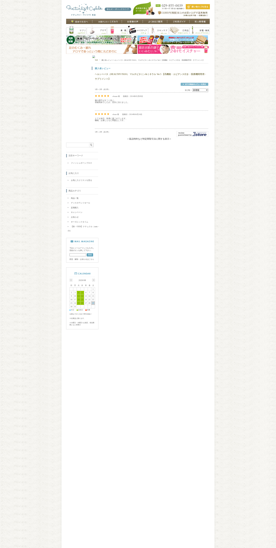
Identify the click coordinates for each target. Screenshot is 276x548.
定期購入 (75, 208)
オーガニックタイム (79, 222)
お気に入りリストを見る (81, 180)
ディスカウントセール (80, 203)
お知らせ (75, 217)
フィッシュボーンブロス (81, 163)
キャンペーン (76, 212)
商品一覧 (75, 198)
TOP (96, 60)
